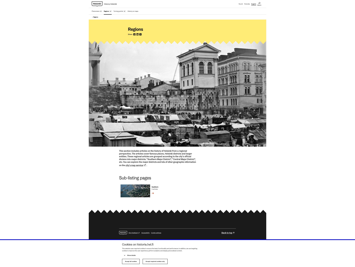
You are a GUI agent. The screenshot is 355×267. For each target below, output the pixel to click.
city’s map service (136, 165)
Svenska (247, 4)
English (253, 4)
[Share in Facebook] (134, 34)
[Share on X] (140, 34)
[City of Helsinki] (123, 233)
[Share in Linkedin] (137, 34)
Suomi (241, 4)
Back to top (227, 232)
